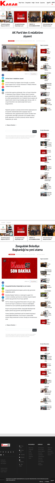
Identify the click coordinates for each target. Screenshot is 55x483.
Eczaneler (40, 453)
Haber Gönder (4, 471)
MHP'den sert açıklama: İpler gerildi (48, 152)
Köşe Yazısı (21, 2)
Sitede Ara (50, 447)
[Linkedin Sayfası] (11, 452)
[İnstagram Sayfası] (6, 452)
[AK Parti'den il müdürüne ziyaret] (19, 57)
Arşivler (22, 457)
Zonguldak (28, 2)
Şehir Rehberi (41, 461)
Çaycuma (42, 2)
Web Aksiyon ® (51, 480)
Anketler (49, 449)
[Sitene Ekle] (4, 455)
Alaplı (30, 458)
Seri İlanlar (40, 460)
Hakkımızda (3, 460)
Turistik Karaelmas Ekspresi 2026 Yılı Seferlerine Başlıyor (48, 67)
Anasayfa (3, 9)
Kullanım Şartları (4, 468)
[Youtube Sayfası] (9, 452)
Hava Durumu (41, 447)
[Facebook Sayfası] (1, 452)
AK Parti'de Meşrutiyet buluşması (47, 94)
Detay (41, 481)
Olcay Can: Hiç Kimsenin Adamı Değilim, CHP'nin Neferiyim (48, 159)
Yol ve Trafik (41, 449)
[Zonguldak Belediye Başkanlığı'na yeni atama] (19, 268)
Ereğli (33, 2)
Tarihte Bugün (41, 456)
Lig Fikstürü (40, 454)
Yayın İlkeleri (3, 461)
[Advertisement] (46, 121)
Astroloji (49, 454)
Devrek (37, 2)
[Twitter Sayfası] (4, 452)
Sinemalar (40, 458)
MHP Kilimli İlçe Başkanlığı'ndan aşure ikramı (48, 194)
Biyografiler (50, 451)
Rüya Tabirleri (51, 453)
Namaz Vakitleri (41, 451)
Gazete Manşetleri (40, 464)
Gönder (34, 131)
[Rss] (14, 452)
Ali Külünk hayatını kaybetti (47, 135)
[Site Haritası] (2, 455)
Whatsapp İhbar (4, 470)
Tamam (47, 481)
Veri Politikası (3, 463)
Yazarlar (23, 454)
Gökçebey (31, 456)
